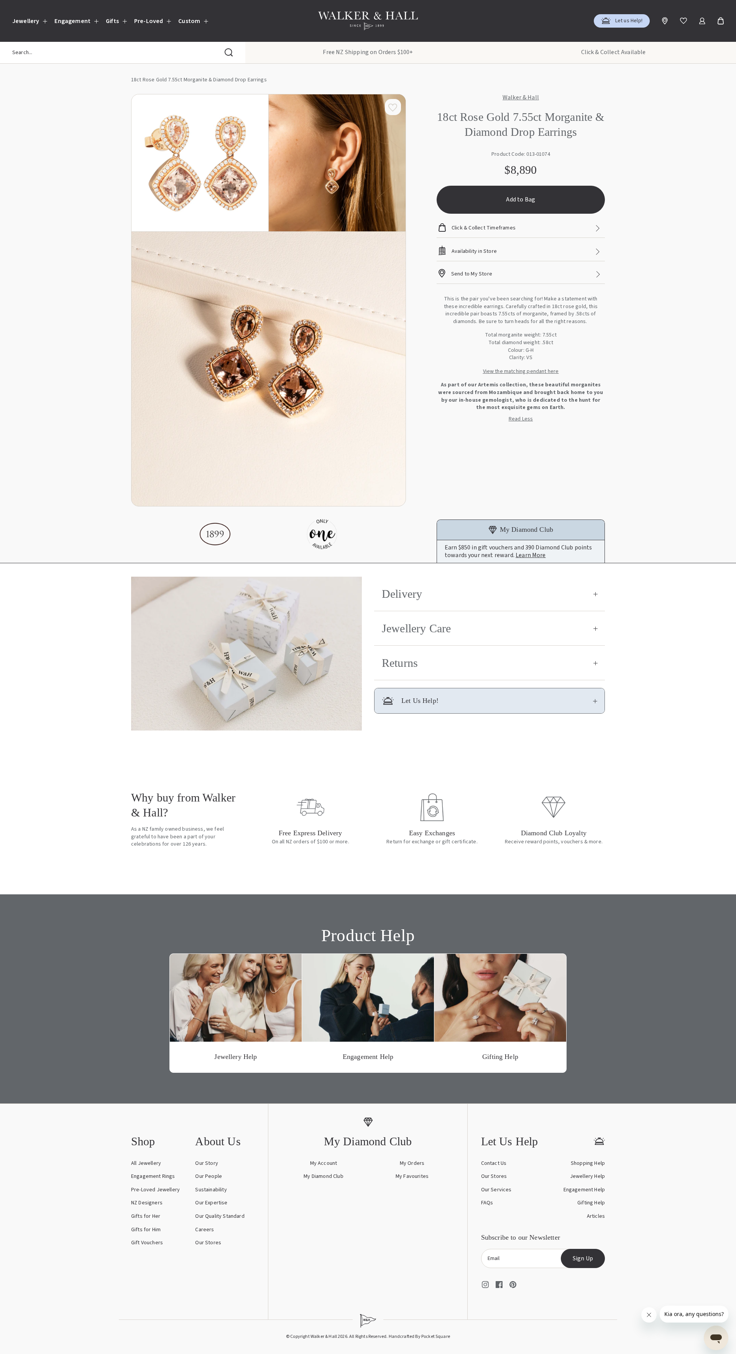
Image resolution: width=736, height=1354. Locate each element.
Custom (189, 21)
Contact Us (494, 1163)
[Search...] (229, 52)
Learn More (531, 555)
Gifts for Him (146, 1230)
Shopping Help (588, 1163)
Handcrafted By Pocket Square (419, 1336)
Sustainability (211, 1190)
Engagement (72, 21)
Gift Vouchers (147, 1243)
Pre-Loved (148, 21)
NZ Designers (147, 1203)
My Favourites (412, 1176)
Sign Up (583, 1258)
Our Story (206, 1163)
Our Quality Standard (219, 1216)
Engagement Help (584, 1190)
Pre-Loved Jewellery (155, 1190)
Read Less (521, 419)
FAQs (487, 1203)
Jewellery (25, 21)
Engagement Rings (153, 1176)
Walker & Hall (521, 98)
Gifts (112, 21)
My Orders (412, 1163)
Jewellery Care (416, 628)
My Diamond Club (323, 1176)
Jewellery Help (587, 1176)
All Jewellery (146, 1163)
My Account (323, 1163)
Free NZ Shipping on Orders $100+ (368, 52)
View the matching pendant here (521, 371)
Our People (208, 1176)
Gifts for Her (145, 1216)
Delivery (402, 593)
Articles (596, 1216)
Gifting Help (591, 1203)
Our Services (496, 1190)
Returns (400, 662)
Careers (204, 1230)
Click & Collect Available (613, 52)
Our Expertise (211, 1203)
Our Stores (208, 1243)
